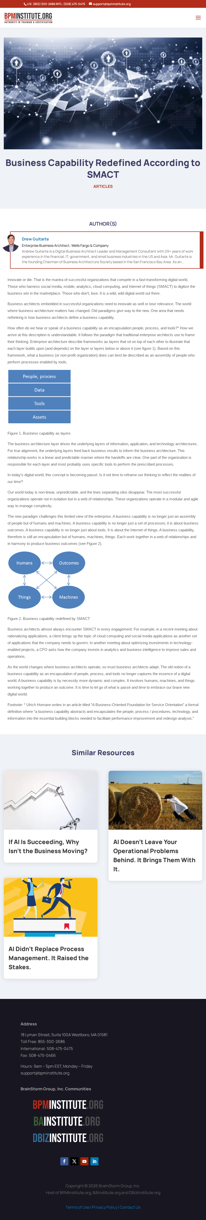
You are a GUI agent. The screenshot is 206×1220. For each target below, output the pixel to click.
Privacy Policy (104, 1207)
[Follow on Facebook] (64, 1161)
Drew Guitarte (35, 239)
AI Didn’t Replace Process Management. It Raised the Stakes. (49, 958)
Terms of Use (77, 1207)
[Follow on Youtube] (84, 1161)
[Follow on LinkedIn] (94, 1161)
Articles (103, 186)
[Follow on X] (74, 1161)
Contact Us (130, 1207)
